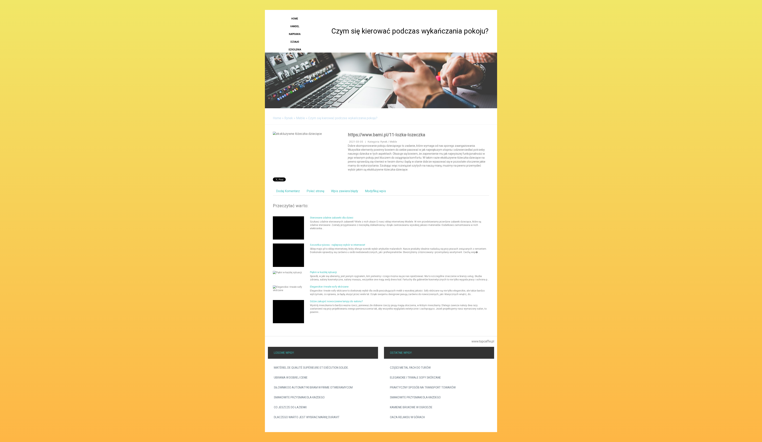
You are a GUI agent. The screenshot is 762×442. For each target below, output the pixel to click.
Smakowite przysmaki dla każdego (299, 397)
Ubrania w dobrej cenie (291, 377)
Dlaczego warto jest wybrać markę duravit (307, 417)
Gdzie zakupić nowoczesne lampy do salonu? (336, 301)
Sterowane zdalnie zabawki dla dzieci (331, 217)
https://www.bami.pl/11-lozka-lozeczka (386, 134)
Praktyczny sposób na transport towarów (423, 387)
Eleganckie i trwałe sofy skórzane (329, 286)
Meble (300, 118)
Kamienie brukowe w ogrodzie (411, 407)
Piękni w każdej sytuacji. (323, 272)
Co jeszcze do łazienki (290, 407)
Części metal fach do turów (410, 367)
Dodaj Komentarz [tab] (288, 191)
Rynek (288, 118)
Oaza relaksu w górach (407, 417)
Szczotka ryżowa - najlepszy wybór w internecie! (337, 244)
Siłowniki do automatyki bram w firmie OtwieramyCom (313, 387)
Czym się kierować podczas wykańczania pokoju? (342, 118)
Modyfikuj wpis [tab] (375, 191)
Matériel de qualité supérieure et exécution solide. (311, 367)
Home (277, 118)
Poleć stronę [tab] (315, 191)
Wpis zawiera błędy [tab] (344, 191)
